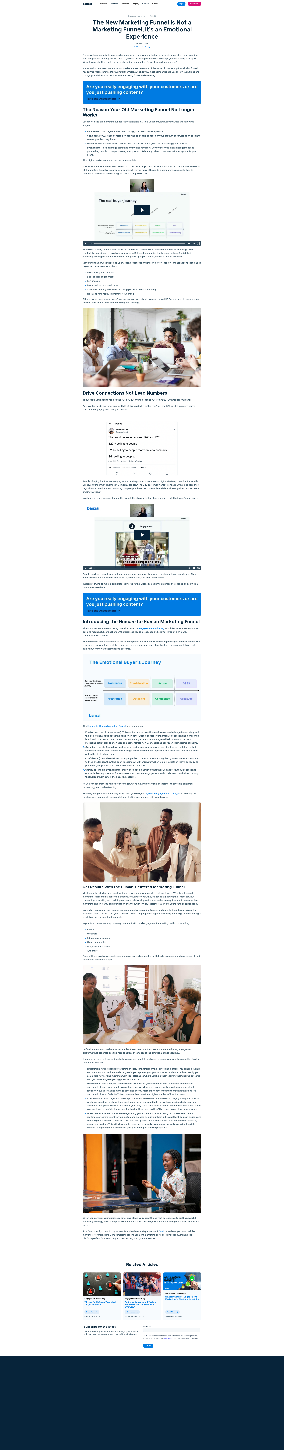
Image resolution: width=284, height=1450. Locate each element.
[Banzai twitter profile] (90, 1397)
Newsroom (147, 1380)
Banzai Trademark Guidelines (185, 1388)
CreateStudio (119, 1383)
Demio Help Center (151, 1383)
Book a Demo (194, 4)
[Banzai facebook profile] (86, 1397)
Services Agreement (182, 1385)
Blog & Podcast (149, 1398)
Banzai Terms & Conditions (184, 1372)
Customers (114, 4)
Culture (146, 1372)
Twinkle (116, 1388)
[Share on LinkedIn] (149, 47)
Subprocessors (179, 1383)
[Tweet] (146, 47)
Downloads (148, 1400)
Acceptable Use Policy (182, 1380)
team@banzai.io (90, 1373)
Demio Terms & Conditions (184, 1375)
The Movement (149, 1392)
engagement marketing (151, 628)
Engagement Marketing (94, 1299)
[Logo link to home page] (87, 4)
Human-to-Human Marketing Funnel (106, 726)
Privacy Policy (179, 1377)
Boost (116, 1377)
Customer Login (181, 1397)
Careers (146, 1375)
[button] (103, 4)
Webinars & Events (151, 1395)
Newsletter (148, 1403)
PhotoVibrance (119, 1385)
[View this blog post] (102, 1284)
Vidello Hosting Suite (122, 1391)
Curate (116, 1372)
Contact (146, 1377)
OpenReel (117, 1380)
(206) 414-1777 (90, 1375)
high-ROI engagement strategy (162, 793)
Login (181, 4)
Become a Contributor (152, 1405)
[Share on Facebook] (143, 47)
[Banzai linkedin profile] (94, 1397)
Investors (145, 4)
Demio (162, 1231)
